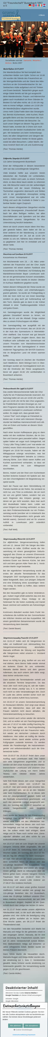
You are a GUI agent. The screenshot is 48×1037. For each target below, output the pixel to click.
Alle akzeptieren (31, 1026)
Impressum (31, 1035)
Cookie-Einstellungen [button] (23, 1030)
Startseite (27, 60)
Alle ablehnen (15, 1026)
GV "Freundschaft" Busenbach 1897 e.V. (22, 4)
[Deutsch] (29, 6)
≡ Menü (42, 15)
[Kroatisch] (44, 6)
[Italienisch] (40, 6)
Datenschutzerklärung (20, 1035)
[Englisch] (33, 6)
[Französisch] (37, 6)
